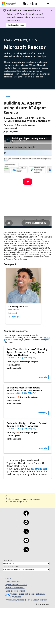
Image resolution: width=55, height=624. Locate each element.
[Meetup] (26, 524)
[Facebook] (26, 515)
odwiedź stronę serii (36, 468)
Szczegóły (42, 377)
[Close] (52, 10)
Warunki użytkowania (15, 587)
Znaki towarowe (12, 581)
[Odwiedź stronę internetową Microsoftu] (9, 3)
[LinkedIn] (26, 551)
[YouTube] (26, 542)
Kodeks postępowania (15, 591)
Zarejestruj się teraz (16, 25)
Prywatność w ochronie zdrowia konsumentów (26, 600)
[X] (26, 533)
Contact (8, 578)
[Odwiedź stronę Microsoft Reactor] (30, 3)
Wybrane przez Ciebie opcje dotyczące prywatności (27, 595)
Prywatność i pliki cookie (16, 584)
